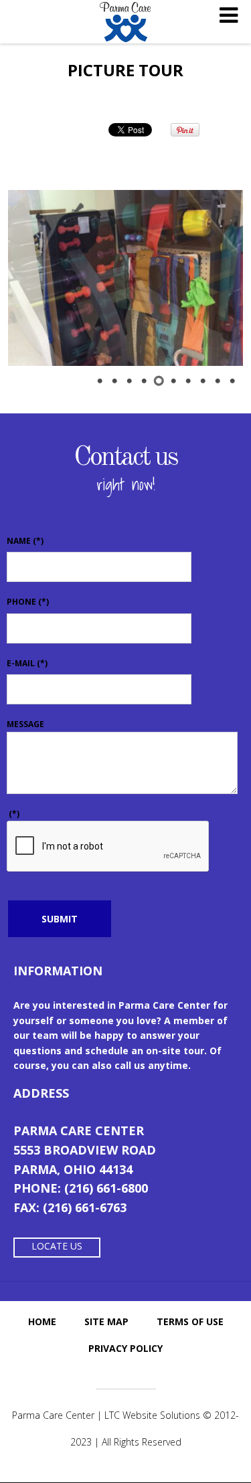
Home (42, 1321)
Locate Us (56, 1246)
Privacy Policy (125, 1348)
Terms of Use (190, 1321)
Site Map (106, 1321)
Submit (59, 918)
